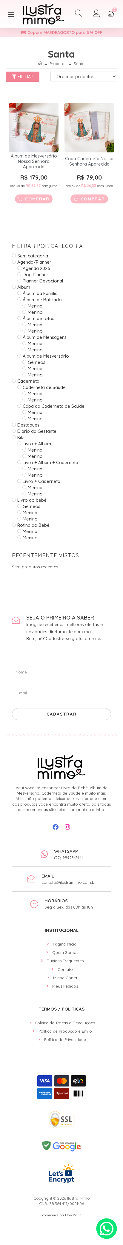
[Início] (40, 63)
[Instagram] (67, 827)
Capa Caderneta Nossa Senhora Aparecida (89, 161)
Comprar (37, 199)
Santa (79, 63)
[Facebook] (56, 827)
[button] (11, 14)
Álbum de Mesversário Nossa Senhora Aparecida (34, 161)
